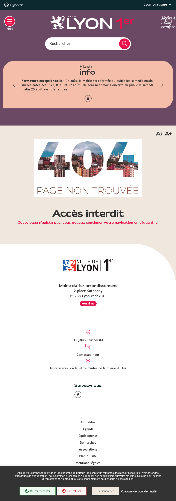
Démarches (88, 442)
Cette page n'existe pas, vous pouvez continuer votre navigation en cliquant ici (88, 223)
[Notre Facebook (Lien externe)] (77, 394)
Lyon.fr (16, 5)
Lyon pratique (156, 4)
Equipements (88, 435)
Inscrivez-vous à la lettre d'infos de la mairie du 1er (88, 368)
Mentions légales (88, 463)
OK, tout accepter (40, 491)
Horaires (88, 303)
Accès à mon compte (166, 21)
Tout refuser (74, 491)
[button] (14, 85)
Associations (88, 449)
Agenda (88, 429)
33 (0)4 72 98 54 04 (88, 340)
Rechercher (59, 44)
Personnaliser (105, 491)
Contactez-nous (88, 354)
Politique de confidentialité (138, 491)
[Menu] (9, 21)
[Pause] (88, 98)
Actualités (88, 422)
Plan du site (88, 456)
